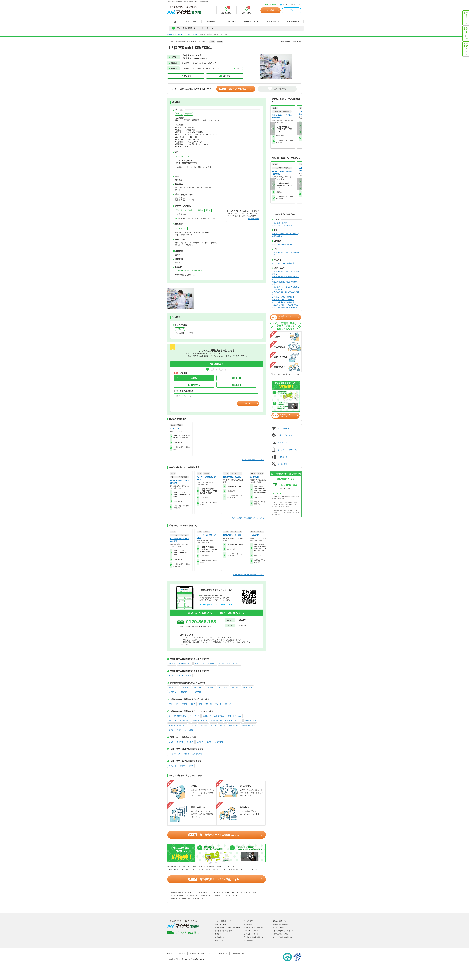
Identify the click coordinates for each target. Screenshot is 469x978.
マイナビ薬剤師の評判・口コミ (284, 937)
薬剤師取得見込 (194, 385)
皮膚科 (184, 704)
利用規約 (218, 934)
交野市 (209, 742)
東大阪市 (190, 742)
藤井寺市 (180, 742)
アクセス (237, 68)
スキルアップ (194, 716)
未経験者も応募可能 (182, 271)
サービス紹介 (191, 21)
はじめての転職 (278, 928)
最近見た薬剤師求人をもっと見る (253, 460)
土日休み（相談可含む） (177, 725)
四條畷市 (200, 742)
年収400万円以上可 (182, 157)
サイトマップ (219, 940)
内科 (170, 704)
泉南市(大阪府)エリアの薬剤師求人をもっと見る (248, 518)
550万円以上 (235, 687)
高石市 (171, 742)
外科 (177, 704)
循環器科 (218, 704)
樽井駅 (190, 766)
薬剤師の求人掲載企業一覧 (253, 937)
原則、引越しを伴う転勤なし (185, 210)
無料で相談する (253, 219)
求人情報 (187, 76)
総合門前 (179, 114)
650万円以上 (173, 692)
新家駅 (182, 766)
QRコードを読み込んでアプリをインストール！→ (218, 605)
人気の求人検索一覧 (251, 934)
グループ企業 (222, 953)
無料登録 (270, 10)
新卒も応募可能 (197, 271)
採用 (211, 953)
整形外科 (208, 704)
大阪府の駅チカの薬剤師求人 (283, 300)
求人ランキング (272, 21)
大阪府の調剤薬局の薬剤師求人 (284, 263)
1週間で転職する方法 (280, 934)
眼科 (200, 704)
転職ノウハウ (232, 21)
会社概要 (170, 953)
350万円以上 (185, 687)
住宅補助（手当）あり (233, 720)
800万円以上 (198, 692)
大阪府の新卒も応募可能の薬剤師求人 (285, 278)
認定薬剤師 (236, 378)
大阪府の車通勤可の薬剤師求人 (284, 302)
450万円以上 (210, 687)
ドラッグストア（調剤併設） (205, 663)
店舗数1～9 (180, 329)
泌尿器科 (228, 704)
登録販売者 (236, 385)
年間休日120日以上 (234, 716)
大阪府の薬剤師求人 (279, 223)
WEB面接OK (189, 730)
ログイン (291, 10)
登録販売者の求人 (248, 725)
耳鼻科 (192, 704)
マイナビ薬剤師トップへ (223, 921)
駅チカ (208, 210)
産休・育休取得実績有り (177, 716)
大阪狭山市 (219, 742)
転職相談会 (211, 21)
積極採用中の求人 (175, 730)
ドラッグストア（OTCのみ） (229, 663)
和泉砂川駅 (173, 766)
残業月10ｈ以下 (181, 228)
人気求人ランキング (251, 931)
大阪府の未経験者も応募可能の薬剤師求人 (285, 283)
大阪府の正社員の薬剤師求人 (283, 244)
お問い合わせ (219, 937)
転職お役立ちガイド (252, 21)
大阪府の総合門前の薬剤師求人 (284, 297)
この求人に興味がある (233, 89)
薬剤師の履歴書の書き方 (281, 924)
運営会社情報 (248, 940)
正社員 (171, 675)
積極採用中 (188, 114)
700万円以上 (185, 692)
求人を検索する (293, 21)
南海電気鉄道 (197, 754)
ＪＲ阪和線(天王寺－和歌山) (179, 754)
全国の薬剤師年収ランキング (283, 931)
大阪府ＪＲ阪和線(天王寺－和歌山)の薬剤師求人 (285, 235)
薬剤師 (194, 378)
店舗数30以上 (219, 716)
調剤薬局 (172, 663)
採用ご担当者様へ (271, 5)
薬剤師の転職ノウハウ (281, 921)
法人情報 (226, 76)
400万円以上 (198, 687)
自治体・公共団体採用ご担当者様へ (227, 928)
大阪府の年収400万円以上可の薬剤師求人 (285, 273)
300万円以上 (173, 687)
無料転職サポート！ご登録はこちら (214, 834)
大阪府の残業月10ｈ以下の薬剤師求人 (285, 293)
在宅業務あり (234, 725)
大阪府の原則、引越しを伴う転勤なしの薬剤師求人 (285, 288)
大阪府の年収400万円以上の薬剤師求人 (285, 254)
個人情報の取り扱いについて (225, 931)
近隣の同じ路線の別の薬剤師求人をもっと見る (248, 575)
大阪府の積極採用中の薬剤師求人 (285, 307)
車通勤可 (201, 210)
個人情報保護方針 (238, 953)
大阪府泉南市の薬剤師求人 (282, 225)
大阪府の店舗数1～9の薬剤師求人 (285, 305)
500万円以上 (223, 687)
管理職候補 (204, 725)
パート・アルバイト (184, 675)
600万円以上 (247, 687)
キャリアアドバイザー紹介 (253, 928)
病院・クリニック (185, 663)
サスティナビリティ (197, 953)
